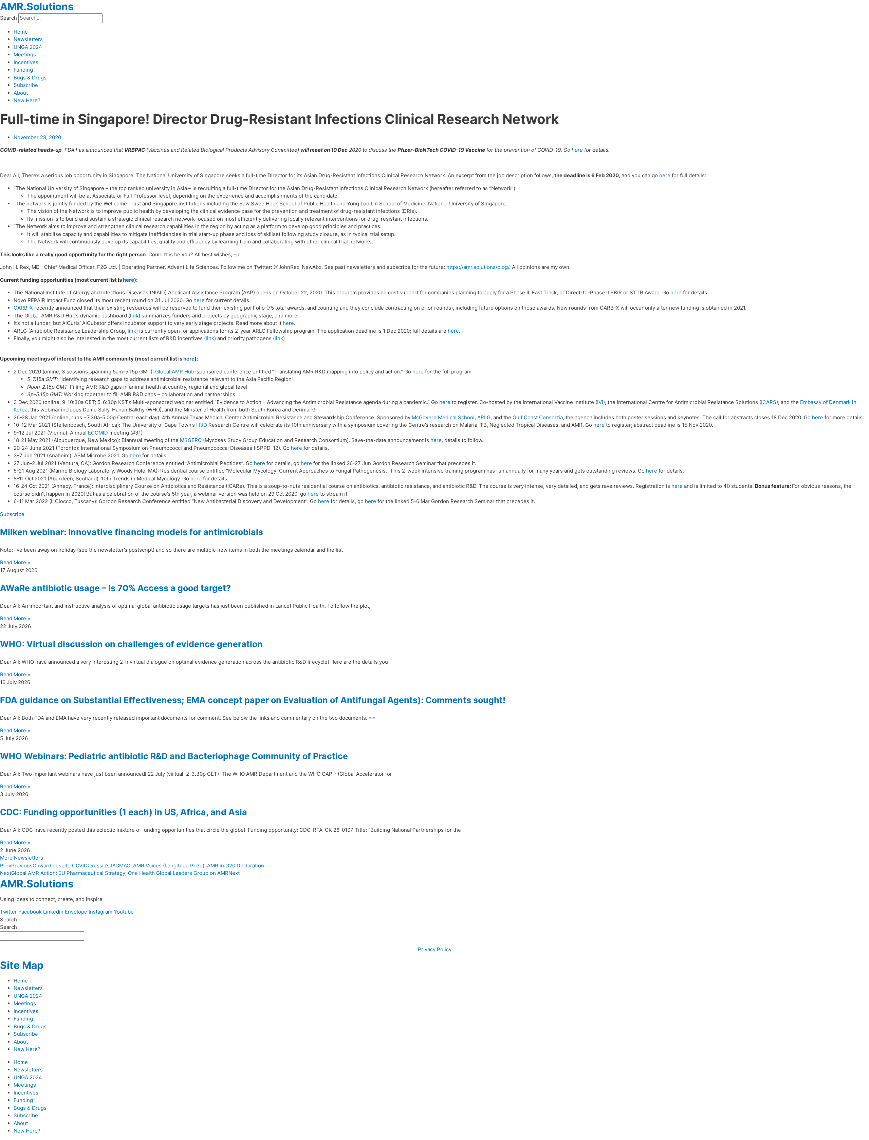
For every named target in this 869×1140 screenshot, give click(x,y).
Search (8, 18)
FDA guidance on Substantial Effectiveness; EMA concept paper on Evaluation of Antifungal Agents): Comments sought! (252, 700)
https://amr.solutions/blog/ (477, 267)
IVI (600, 402)
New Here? (27, 100)
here (577, 150)
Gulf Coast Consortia (538, 417)
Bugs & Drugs (30, 77)
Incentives (26, 62)
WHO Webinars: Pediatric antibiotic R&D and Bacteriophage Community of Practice (174, 756)
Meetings (25, 54)
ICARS (768, 402)
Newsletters (28, 39)
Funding (23, 70)
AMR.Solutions (37, 6)
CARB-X (23, 308)
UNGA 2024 (28, 47)
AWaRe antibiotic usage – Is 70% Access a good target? (115, 588)
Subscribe (26, 85)
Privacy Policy (434, 949)
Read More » (15, 562)
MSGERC (191, 440)
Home (21, 32)
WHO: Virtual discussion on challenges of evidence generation (131, 644)
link (134, 315)
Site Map (21, 965)
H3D (201, 425)
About (21, 93)
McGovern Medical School (443, 417)
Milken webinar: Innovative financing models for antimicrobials (131, 532)
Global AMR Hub (174, 371)
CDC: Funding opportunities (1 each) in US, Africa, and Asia (123, 812)
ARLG (484, 417)
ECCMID (98, 432)
